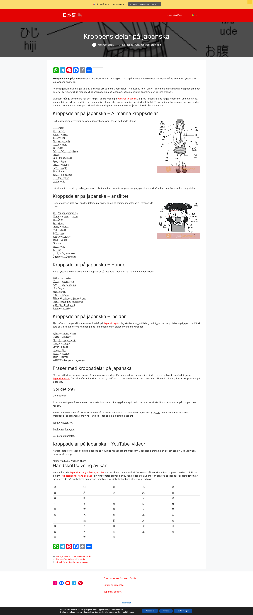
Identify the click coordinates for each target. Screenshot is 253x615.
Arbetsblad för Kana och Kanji (78, 475)
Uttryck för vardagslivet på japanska (72, 562)
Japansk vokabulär (127, 98)
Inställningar (183, 611)
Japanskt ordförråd (151, 44)
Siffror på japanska (114, 585)
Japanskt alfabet (175, 15)
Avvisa (166, 611)
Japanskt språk (106, 44)
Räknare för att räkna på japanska (70, 559)
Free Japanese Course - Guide (120, 578)
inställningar (128, 612)
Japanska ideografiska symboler (87, 472)
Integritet (126, 602)
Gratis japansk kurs (129, 44)
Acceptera (150, 611)
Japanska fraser (61, 378)
